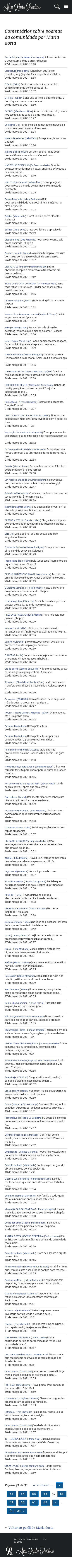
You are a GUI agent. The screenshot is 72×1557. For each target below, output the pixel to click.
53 (11, 1494)
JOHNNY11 (22, 628)
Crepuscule (10, 71)
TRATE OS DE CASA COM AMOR (20, 283)
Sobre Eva (10, 493)
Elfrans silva (33, 1439)
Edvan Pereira (49, 783)
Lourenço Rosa (19, 935)
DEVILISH (9, 895)
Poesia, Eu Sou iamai (31, 1118)
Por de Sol (10, 57)
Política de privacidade (26, 1539)
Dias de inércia (12, 240)
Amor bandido (12, 1371)
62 (45, 1502)
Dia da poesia (11, 669)
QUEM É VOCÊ (12, 1466)
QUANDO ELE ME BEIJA (16, 908)
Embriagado (11, 1152)
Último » (17, 1511)
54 (23, 1494)
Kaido (16, 84)
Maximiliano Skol (38, 266)
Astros (8, 1104)
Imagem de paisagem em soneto (21, 314)
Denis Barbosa (38, 1222)
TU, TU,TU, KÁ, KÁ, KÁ (16, 1439)
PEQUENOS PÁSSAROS (16, 615)
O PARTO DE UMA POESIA (17, 1337)
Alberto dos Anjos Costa (41, 385)
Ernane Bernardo (28, 402)
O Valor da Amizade (15, 547)
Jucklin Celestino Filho (36, 1354)
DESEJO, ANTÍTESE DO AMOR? (20, 574)
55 (34, 1494)
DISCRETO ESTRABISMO (17, 266)
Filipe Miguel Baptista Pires (29, 682)
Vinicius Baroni (21, 466)
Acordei (8, 466)
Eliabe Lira (28, 601)
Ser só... (9, 949)
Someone (22, 871)
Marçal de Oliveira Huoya (25, 1104)
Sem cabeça (11, 797)
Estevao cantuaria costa (36, 1266)
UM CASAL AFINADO (15, 841)
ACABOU (9, 111)
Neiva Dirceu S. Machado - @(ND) (35, 371)
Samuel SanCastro (29, 669)
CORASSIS (18, 642)
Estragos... (10, 1412)
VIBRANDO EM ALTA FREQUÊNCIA (22, 1043)
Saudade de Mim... (14, 1280)
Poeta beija (10, 1077)
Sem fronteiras (12, 989)
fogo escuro (11, 871)
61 (34, 1502)
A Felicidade (11, 371)
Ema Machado (28, 240)
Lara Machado (31, 1135)
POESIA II (9, 712)
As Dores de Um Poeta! (16, 449)
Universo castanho (14, 300)
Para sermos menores (16, 750)
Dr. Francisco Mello (40, 165)
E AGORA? (10, 655)
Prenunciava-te (12, 1118)
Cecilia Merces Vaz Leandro (30, 57)
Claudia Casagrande (35, 881)
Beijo (7, 327)
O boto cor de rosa (14, 827)
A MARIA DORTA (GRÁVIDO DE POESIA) (24, 1236)
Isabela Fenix (35, 182)
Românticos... (11, 402)
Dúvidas (9, 726)
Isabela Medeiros (25, 976)
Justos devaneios (14, 922)
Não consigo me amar (16, 182)
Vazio (8, 935)
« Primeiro (41, 1485)
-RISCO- (23, 152)
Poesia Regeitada (13, 199)
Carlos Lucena (52, 1236)
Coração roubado (13, 1165)
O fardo (9, 84)
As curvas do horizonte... (17, 810)
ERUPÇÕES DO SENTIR (16, 385)
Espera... (9, 1324)
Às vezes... (10, 682)
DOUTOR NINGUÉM (14, 1354)
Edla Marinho (35, 615)
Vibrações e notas (14, 1452)
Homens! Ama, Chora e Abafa (20, 766)
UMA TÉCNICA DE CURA (17, 415)
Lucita (39, 432)
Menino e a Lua (21, 962)
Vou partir (10, 628)
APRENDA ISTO (12, 520)
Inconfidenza (11, 507)
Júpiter (18, 98)
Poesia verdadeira (14, 1266)
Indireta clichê (12, 152)
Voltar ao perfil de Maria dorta (30, 1527)
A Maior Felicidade (14, 354)
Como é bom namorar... (16, 1003)
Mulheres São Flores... (16, 1030)
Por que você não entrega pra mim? (22, 783)
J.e (17, 125)
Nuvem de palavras (14, 138)
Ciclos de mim (12, 1091)
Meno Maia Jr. (43, 574)
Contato (18, 1542)
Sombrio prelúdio (14, 253)
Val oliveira (24, 341)
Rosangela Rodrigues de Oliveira (35, 1179)
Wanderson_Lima (23, 111)
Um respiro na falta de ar (17, 480)
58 (62, 1494)
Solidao (8, 216)
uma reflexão (11, 341)
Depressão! (10, 976)
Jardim (8, 642)
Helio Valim (31, 138)
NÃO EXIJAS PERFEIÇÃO (17, 165)
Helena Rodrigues (32, 199)
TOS (44, 1539)
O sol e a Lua (11, 1179)
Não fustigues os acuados (18, 1016)
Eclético (9, 962)
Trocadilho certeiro (14, 881)
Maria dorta (23, 71)
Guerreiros (10, 125)
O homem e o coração (16, 1398)
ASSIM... (9, 858)
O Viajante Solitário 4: (15, 588)
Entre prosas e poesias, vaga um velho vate (26, 1060)
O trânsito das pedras (15, 1293)
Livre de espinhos (13, 601)
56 (45, 1494)
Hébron (27, 922)
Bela (7, 534)
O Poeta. (9, 98)
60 (23, 1502)
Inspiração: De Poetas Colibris (20, 432)
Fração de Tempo (47, 314)
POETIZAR (10, 1385)
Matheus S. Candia (27, 1152)
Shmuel (27, 253)
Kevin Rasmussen (33, 1452)
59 (11, 1502)
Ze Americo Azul (19, 327)
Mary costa (30, 1196)
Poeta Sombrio (35, 588)
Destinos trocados (14, 1135)
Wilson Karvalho (38, 908)
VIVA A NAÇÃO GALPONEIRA (19, 1209)
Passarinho (10, 699)
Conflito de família (14, 1196)
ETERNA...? (10, 1310)
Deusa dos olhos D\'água (17, 1222)
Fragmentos (11, 561)
